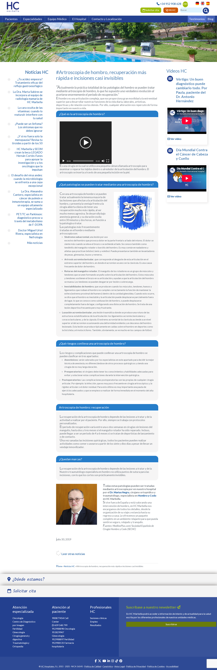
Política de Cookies (156, 666)
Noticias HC (69, 566)
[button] (86, 143)
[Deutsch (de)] (196, 3)
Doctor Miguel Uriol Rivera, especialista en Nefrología (29, 234)
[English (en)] (201, 3)
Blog (210, 19)
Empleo (94, 621)
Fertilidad (17, 628)
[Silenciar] (103, 160)
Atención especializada (23, 609)
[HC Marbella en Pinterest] (121, 661)
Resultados (95, 625)
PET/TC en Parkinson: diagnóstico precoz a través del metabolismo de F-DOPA (28, 219)
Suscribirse (171, 624)
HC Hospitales (47, 666)
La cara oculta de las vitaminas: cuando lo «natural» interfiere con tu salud (28, 113)
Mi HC (172, 10)
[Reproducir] (63, 160)
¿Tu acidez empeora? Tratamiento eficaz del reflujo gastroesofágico (28, 83)
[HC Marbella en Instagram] (112, 661)
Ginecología (19, 632)
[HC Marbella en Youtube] (104, 661)
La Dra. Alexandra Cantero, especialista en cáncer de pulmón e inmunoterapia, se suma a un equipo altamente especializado (27, 200)
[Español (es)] (207, 3)
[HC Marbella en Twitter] (100, 661)
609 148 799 (60, 625)
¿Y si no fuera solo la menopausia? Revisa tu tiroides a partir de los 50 (27, 140)
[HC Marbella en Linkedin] (108, 661)
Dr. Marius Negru (119, 492)
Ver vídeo (175, 138)
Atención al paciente (61, 609)
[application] (86, 142)
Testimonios (197, 19)
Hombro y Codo (147, 495)
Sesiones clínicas (98, 618)
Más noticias (35, 242)
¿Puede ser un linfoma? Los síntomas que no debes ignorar (29, 127)
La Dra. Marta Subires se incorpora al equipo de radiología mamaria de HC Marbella (28, 97)
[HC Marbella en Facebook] (95, 661)
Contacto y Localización (107, 19)
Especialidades (32, 19)
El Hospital (79, 19)
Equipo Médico (57, 19)
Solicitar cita (152, 10)
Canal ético (108, 666)
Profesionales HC (100, 609)
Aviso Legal (119, 666)
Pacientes (11, 19)
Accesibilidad (172, 666)
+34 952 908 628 (170, 3)
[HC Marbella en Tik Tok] (116, 661)
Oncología (18, 618)
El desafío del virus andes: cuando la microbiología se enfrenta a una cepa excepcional (27, 180)
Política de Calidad (92, 666)
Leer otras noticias (73, 554)
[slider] (83, 161)
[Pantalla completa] (107, 160)
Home (59, 566)
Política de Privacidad (136, 666)
